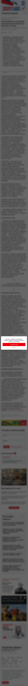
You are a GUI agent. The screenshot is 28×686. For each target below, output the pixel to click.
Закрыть (14, 347)
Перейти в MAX (14, 344)
